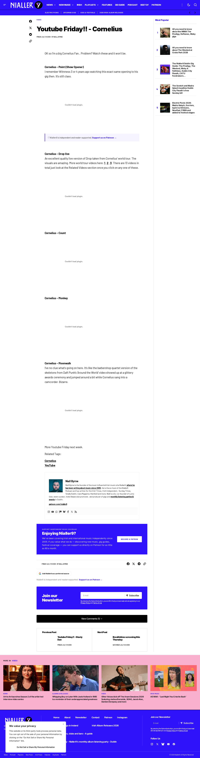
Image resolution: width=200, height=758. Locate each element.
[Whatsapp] (56, 511)
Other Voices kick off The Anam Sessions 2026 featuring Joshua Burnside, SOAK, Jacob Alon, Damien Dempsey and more (122, 699)
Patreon (108, 717)
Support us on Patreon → (104, 137)
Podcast (13, 755)
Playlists (21, 755)
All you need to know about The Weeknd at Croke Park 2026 (182, 50)
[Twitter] (72, 511)
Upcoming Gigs (69, 12)
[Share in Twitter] (30, 28)
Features (47, 755)
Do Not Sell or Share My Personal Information (36, 747)
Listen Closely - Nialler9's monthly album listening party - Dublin (85, 741)
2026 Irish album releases (111, 12)
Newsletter (81, 717)
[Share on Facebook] (30, 21)
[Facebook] (68, 511)
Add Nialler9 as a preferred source (55, 573)
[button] (4, 5)
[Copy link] (30, 41)
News (5, 693)
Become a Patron (129, 539)
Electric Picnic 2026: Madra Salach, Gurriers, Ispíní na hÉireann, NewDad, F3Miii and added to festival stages (183, 108)
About (67, 717)
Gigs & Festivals (88, 12)
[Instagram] (49, 511)
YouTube (50, 465)
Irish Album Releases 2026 (105, 725)
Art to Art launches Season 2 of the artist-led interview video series (23, 697)
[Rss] (76, 511)
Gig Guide (56, 755)
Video (39, 20)
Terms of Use (97, 603)
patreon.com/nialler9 (58, 504)
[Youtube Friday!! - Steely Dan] (64, 640)
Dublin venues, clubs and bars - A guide (73, 733)
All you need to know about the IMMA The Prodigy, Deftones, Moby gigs (184, 33)
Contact (96, 717)
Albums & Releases (60, 693)
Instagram (122, 717)
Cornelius (50, 460)
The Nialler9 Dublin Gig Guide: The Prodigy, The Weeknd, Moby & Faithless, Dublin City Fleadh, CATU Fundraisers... (183, 69)
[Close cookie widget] (63, 724)
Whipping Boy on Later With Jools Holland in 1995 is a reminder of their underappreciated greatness (74, 697)
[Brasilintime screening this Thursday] (119, 640)
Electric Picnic (52, 12)
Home (56, 717)
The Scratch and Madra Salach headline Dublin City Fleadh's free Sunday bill (183, 89)
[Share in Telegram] (30, 34)
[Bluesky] (64, 511)
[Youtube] (52, 511)
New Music (29, 755)
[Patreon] (60, 511)
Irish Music (154, 693)
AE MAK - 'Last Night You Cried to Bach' (168, 696)
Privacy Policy (85, 603)
